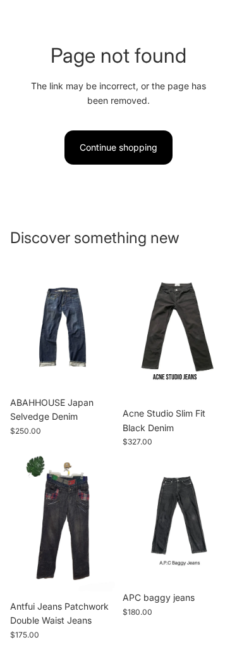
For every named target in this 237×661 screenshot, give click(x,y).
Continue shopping (118, 147)
